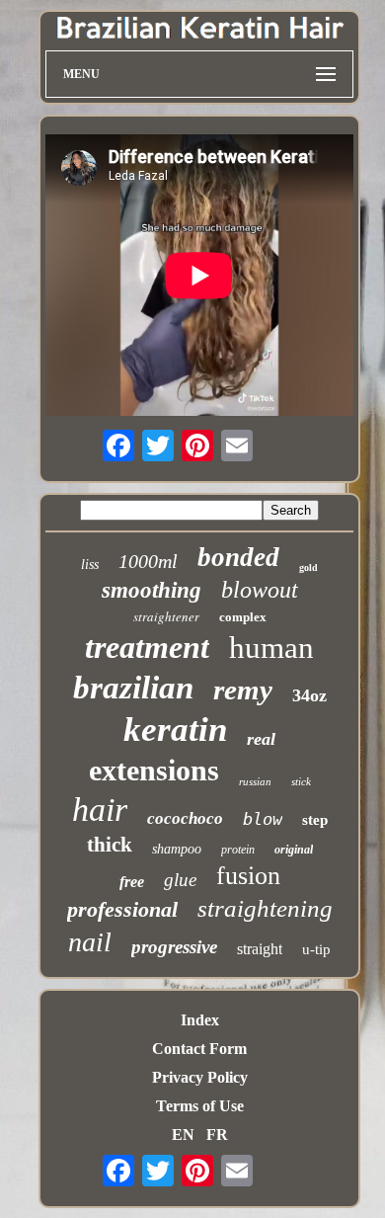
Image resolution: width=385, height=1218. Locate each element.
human (271, 647)
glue (180, 879)
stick (301, 781)
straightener (166, 616)
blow (262, 819)
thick (109, 844)
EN (183, 1134)
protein (238, 849)
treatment (147, 647)
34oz (309, 695)
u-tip (316, 949)
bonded (238, 557)
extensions (154, 770)
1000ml (148, 561)
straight (259, 948)
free (131, 881)
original (293, 849)
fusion (248, 875)
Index (200, 1020)
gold (308, 567)
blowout (259, 590)
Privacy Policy (200, 1077)
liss (90, 564)
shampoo (176, 849)
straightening (265, 908)
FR (217, 1134)
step (315, 820)
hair (99, 809)
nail (90, 942)
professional (122, 909)
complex (243, 616)
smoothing (151, 590)
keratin (175, 729)
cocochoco (185, 818)
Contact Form (199, 1048)
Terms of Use (200, 1105)
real (261, 739)
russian (255, 781)
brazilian (133, 687)
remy (242, 689)
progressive (174, 946)
